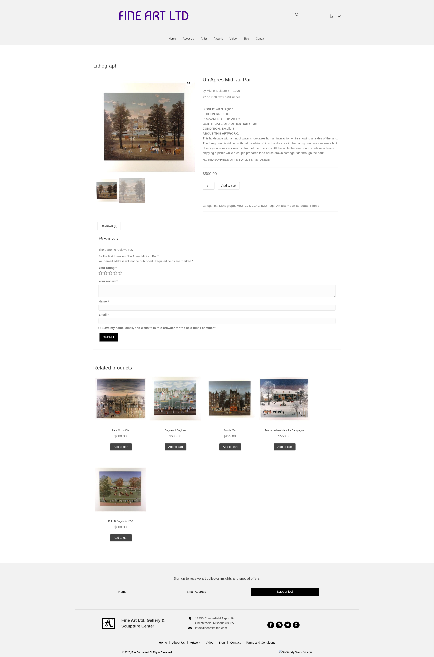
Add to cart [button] (121, 447)
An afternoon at (287, 205)
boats (304, 205)
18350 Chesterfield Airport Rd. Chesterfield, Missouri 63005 (215, 621)
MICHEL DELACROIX (252, 205)
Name (103, 301)
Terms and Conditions (260, 642)
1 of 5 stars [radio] (100, 273)
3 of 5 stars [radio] (110, 273)
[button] (331, 15)
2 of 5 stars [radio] (105, 273)
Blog (222, 642)
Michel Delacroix (218, 90)
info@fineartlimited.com (211, 628)
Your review (108, 281)
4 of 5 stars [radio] (115, 273)
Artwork (195, 642)
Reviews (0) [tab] (109, 226)
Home (163, 642)
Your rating (107, 268)
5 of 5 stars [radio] (120, 273)
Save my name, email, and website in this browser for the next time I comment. (159, 328)
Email (103, 314)
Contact (235, 642)
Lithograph (105, 66)
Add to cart (228, 185)
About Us (178, 642)
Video (209, 642)
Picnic (314, 205)
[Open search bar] (297, 14)
